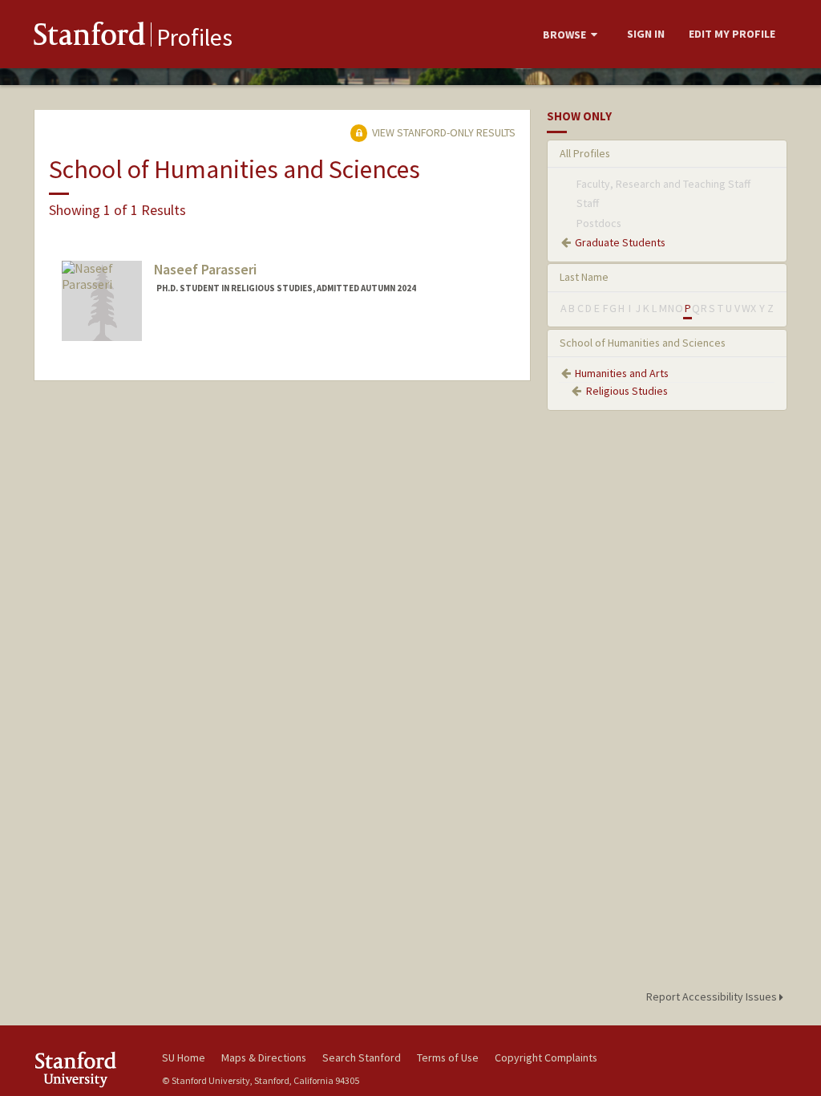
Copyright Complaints (546, 1057)
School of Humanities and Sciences (643, 342)
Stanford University (90, 1069)
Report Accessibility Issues (712, 996)
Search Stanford (361, 1057)
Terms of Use (448, 1057)
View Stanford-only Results (443, 132)
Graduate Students (620, 242)
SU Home (183, 1057)
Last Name (584, 277)
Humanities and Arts (622, 373)
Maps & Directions (263, 1057)
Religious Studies (627, 391)
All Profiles (585, 153)
